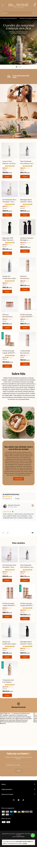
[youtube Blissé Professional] (18, 800)
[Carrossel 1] (18, 93)
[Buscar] (33, 13)
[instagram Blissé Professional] (14, 800)
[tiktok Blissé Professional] (23, 800)
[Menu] (3, 5)
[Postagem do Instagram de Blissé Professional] (16, 728)
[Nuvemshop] (18, 837)
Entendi (25, 843)
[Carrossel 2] (18, 42)
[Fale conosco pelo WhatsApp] (33, 835)
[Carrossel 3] (18, 129)
